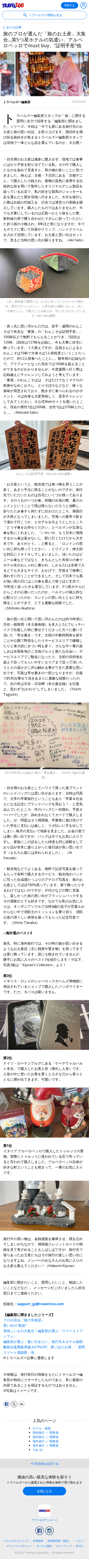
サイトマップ (64, 1546)
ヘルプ (79, 1541)
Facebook (39, 1530)
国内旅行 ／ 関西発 (46, 1437)
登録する (69, 5)
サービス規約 (44, 1546)
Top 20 (38, 1450)
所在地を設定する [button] (46, 1464)
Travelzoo (13, 5)
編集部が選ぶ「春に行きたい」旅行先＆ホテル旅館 (43, 1341)
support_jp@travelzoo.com (40, 1304)
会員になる (44, 1491)
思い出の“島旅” (15, 1325)
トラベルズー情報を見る (45, 15)
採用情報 (38, 1541)
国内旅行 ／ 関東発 (46, 1432)
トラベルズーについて (16, 1541)
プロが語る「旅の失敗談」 (24, 1320)
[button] (6, 1404)
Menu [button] (83, 5)
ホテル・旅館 (42, 1428)
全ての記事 (13, 27)
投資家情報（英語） (59, 1541)
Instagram (49, 1530)
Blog (79, 1546)
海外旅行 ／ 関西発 (46, 1445)
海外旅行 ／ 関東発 (46, 1441)
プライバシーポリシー (19, 1546)
